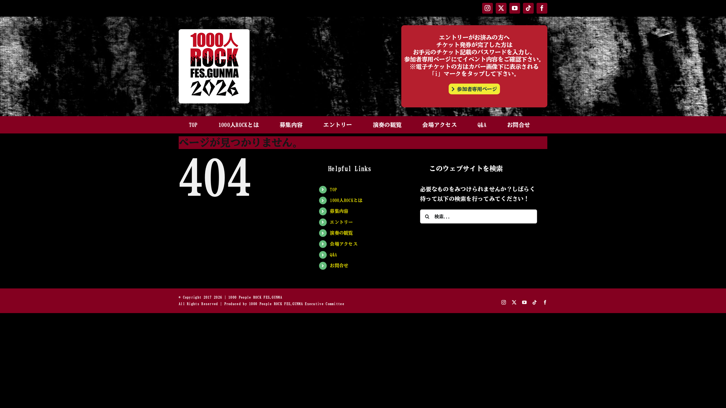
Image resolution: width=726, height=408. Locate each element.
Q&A (333, 254)
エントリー (341, 222)
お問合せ (339, 265)
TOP (333, 189)
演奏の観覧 (341, 233)
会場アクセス (344, 244)
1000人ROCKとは (346, 200)
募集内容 (339, 211)
